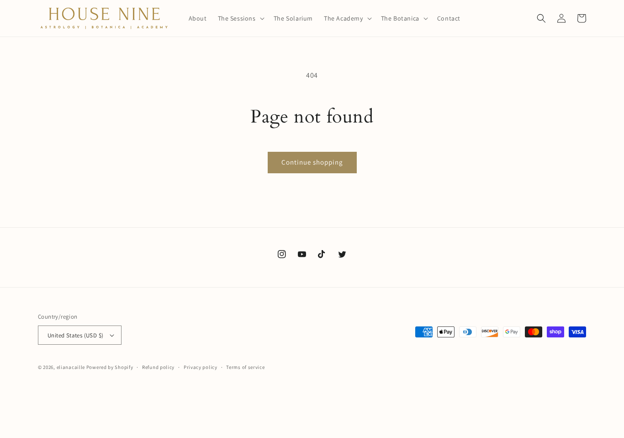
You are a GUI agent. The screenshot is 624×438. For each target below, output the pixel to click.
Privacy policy (200, 367)
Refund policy (158, 367)
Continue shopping (312, 162)
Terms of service (245, 367)
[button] (240, 18)
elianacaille (71, 367)
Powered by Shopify (109, 367)
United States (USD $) (75, 335)
